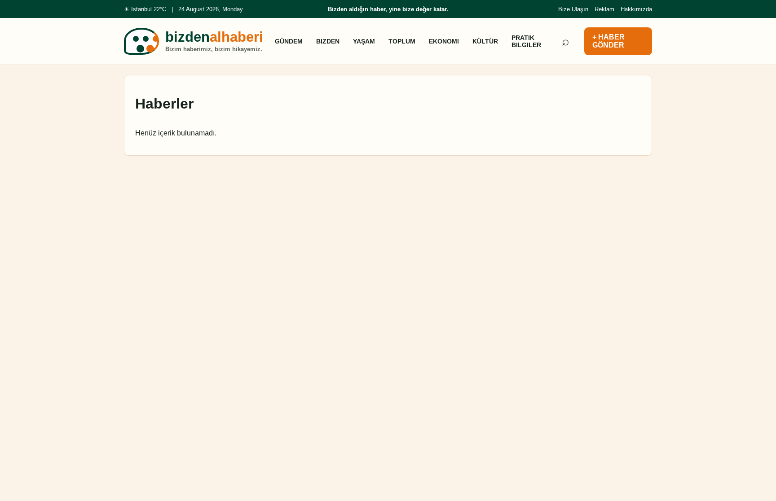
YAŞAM (364, 41)
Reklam (604, 9)
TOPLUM (401, 41)
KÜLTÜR (485, 41)
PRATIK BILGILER (526, 41)
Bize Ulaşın (573, 9)
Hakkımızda (636, 9)
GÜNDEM (289, 41)
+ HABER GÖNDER (608, 41)
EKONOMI (444, 41)
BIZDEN (328, 41)
